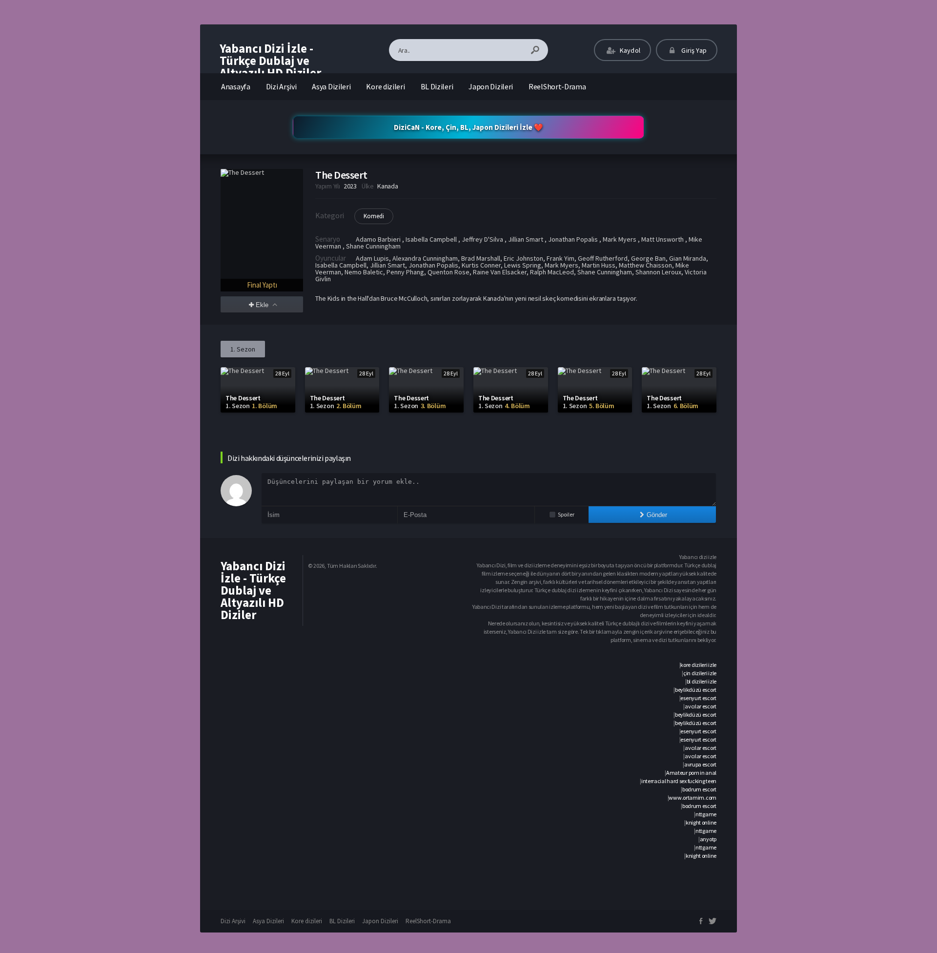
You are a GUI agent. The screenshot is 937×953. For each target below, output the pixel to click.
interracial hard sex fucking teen (678, 781)
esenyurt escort (698, 698)
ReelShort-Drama (557, 86)
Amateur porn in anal (691, 772)
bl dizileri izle (701, 681)
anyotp (708, 839)
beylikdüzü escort (695, 689)
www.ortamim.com (692, 797)
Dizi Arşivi (281, 86)
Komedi (374, 216)
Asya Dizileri (331, 86)
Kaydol (629, 50)
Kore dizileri (385, 86)
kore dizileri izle (698, 664)
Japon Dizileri (490, 86)
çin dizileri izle (699, 673)
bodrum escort (699, 789)
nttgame (705, 814)
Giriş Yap (693, 50)
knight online (701, 822)
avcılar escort (700, 706)
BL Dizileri (437, 86)
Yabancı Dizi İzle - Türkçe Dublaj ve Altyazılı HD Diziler (270, 61)
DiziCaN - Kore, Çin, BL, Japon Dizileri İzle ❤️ (468, 127)
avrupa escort (700, 764)
